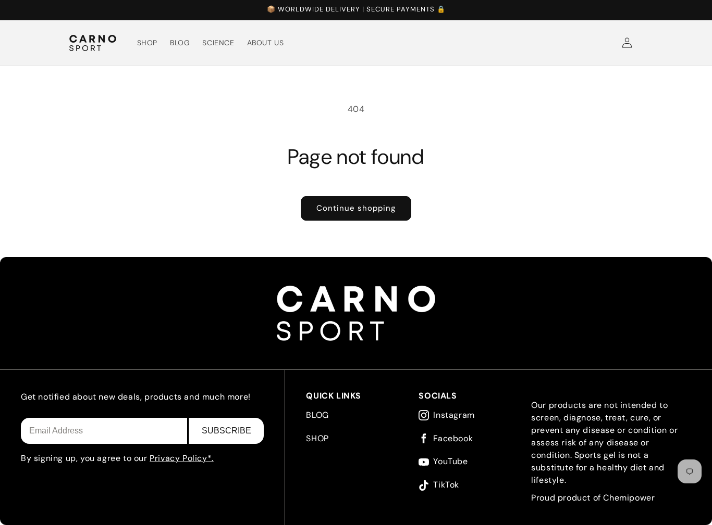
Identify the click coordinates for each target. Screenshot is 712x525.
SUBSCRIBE (226, 430)
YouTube (450, 461)
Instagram (453, 415)
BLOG (317, 414)
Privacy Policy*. (182, 458)
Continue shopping (356, 208)
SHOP (317, 438)
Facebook (453, 438)
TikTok (446, 485)
